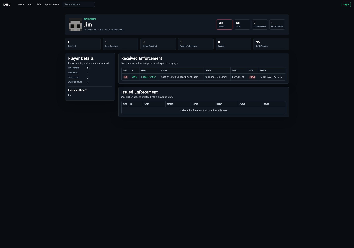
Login (346, 4)
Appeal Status (52, 4)
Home (21, 4)
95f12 (134, 77)
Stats (30, 4)
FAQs (39, 4)
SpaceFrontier (148, 77)
